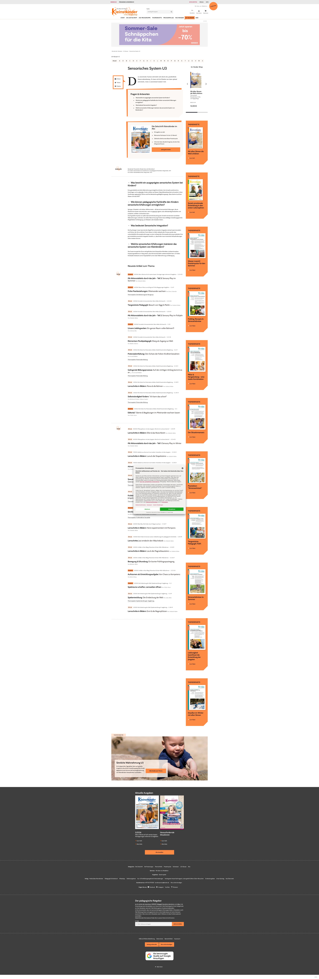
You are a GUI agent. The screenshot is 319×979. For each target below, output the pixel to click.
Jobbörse (213, 6)
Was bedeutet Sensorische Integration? (146, 105)
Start (123, 18)
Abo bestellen (159, 852)
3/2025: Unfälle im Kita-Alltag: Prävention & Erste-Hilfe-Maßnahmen (150, 547)
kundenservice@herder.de (162, 882)
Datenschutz (159, 939)
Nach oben (160, 967)
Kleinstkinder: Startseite (117, 51)
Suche (148, 8)
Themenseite (118, 735)
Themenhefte (157, 18)
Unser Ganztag (220, 878)
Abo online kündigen (176, 882)
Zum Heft (192, 158)
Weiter (206, 84)
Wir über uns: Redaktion (201, 6)
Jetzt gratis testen (166, 149)
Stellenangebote (131, 878)
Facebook (152, 887)
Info (207, 2)
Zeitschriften (193, 2)
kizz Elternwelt (230, 878)
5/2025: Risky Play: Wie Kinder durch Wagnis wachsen (147, 524)
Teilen (119, 79)
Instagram (161, 887)
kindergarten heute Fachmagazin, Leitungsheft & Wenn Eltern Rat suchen (184, 878)
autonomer (138, 194)
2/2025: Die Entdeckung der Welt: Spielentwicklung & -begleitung (151, 583)
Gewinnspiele (162, 874)
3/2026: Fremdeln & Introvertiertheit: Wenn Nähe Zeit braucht (149, 301)
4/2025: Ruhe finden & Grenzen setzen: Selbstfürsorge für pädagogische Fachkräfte (154, 537)
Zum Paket (192, 270)
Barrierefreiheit (169, 939)
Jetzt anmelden (178, 924)
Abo (197, 18)
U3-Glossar (189, 18)
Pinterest (175, 887)
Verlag (201, 2)
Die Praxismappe (145, 18)
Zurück (187, 84)
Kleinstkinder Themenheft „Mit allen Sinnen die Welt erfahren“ (141, 169)
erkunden (141, 192)
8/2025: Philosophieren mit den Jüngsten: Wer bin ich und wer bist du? (151, 429)
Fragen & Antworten (140, 94)
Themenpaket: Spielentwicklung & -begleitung (141, 601)
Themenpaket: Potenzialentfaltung (138, 359)
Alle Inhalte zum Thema (155, 771)
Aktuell (114, 61)
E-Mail (137, 921)
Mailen (119, 86)
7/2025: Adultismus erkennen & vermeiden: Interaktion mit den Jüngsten (151, 452)
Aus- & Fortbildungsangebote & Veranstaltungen (150, 878)
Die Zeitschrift (131, 18)
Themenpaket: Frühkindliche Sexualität (139, 517)
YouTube (167, 887)
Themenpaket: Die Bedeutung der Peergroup (141, 294)
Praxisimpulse (168, 18)
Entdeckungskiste (210, 878)
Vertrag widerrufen (152, 944)
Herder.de (113, 2)
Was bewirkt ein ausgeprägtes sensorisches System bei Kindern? (153, 97)
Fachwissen (179, 18)
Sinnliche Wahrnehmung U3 (130, 762)
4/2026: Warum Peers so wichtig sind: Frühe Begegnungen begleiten (151, 287)
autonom (154, 211)
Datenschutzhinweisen (168, 918)
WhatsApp (122, 878)
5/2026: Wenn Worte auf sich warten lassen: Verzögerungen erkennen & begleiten (155, 274)
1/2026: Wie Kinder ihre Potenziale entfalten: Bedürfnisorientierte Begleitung (153, 350)
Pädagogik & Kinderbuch (126, 2)
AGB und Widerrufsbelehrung (147, 939)
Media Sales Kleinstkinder (96, 878)
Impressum (177, 939)
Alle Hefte (139, 844)
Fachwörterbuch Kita (138, 172)
